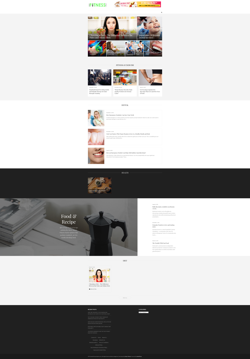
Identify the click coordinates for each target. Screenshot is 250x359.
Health (125, 172)
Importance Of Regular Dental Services (149, 36)
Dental (140, 18)
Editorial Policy (98, 345)
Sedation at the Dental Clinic (152, 53)
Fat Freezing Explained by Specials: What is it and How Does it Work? (150, 91)
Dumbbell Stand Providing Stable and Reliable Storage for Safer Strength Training (99, 91)
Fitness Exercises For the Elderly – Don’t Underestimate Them (134, 52)
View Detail (93, 289)
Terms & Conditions (103, 342)
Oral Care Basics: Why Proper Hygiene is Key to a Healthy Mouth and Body (128, 134)
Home (99, 337)
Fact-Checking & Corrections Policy (99, 347)
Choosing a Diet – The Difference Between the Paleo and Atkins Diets (111, 36)
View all (125, 297)
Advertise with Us (93, 342)
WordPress (139, 356)
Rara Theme (128, 356)
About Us (104, 337)
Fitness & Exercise (130, 42)
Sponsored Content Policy (99, 350)
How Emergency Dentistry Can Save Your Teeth (120, 115)
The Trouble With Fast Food (160, 243)
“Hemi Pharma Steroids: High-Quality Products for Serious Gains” (124, 91)
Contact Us (93, 337)
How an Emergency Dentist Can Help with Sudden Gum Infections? (126, 153)
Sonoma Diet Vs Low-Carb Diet (114, 53)
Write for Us (102, 340)
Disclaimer (95, 340)
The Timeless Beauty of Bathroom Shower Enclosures (96, 52)
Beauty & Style (92, 42)
